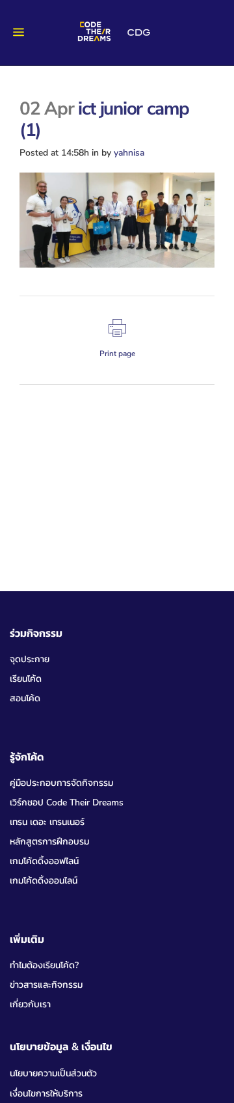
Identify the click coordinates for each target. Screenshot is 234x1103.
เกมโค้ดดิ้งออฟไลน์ (44, 861)
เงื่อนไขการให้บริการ (46, 1093)
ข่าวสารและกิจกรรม (46, 985)
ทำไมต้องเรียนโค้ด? (44, 965)
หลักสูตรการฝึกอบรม (49, 841)
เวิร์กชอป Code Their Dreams (67, 802)
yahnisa (129, 153)
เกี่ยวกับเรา (30, 1004)
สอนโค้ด (25, 698)
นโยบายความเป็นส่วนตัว (53, 1073)
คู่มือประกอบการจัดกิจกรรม (61, 783)
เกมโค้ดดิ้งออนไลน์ (43, 880)
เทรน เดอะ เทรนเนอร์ (47, 822)
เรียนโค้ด (26, 679)
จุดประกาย (29, 659)
